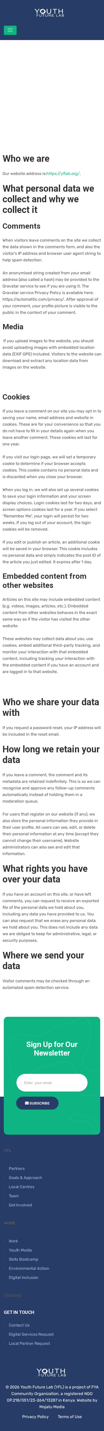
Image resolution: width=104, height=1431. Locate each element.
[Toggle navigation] (10, 30)
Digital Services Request (31, 1334)
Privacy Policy (35, 1416)
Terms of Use (70, 1416)
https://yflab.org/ (63, 173)
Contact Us (19, 1325)
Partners (17, 1168)
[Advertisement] (52, 92)
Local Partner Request (29, 1343)
